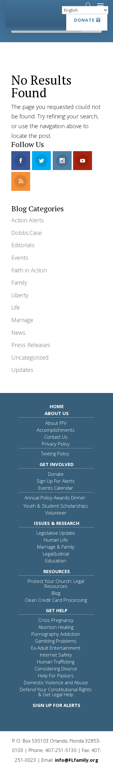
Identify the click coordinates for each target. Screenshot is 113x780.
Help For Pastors (56, 675)
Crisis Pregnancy (55, 620)
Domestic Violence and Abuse (56, 682)
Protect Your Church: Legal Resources (56, 583)
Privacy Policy (56, 444)
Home (57, 406)
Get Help (56, 610)
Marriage (22, 320)
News (18, 332)
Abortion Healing (55, 627)
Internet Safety (56, 655)
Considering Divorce (56, 668)
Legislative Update (55, 533)
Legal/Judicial (56, 553)
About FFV (56, 423)
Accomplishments (56, 430)
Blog (55, 593)
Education (55, 560)
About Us (57, 413)
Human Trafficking (55, 661)
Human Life (56, 540)
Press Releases (30, 345)
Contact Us (55, 437)
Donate (84, 20)
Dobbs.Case (26, 232)
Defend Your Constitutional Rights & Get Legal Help (56, 691)
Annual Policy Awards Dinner (54, 497)
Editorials (23, 245)
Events (19, 257)
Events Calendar (55, 488)
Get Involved (57, 464)
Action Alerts (27, 220)
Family (19, 282)
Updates (22, 369)
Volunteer (56, 513)
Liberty (19, 295)
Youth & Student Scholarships (56, 506)
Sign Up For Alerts (56, 481)
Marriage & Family (55, 547)
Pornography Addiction (55, 634)
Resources (56, 571)
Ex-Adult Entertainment (55, 648)
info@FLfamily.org (76, 760)
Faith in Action (29, 270)
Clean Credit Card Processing (56, 600)
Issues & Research (56, 523)
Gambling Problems (56, 641)
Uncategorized (30, 357)
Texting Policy (55, 453)
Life (15, 307)
